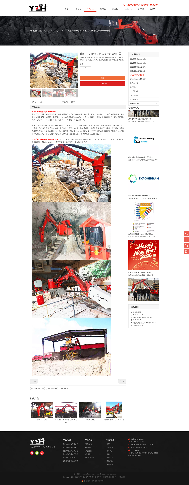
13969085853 (139, 445)
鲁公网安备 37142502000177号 (94, 481)
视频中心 (110, 457)
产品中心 (110, 447)
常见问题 (110, 461)
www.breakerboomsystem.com (106, 474)
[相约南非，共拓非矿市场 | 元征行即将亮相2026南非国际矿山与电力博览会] (143, 165)
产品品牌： (66, 102)
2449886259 (138, 450)
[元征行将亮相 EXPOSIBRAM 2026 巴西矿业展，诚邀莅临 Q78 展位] (143, 203)
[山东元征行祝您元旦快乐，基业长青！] (143, 280)
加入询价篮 (102, 83)
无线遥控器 (134, 91)
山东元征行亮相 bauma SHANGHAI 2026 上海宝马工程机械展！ (140, 244)
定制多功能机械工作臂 (138, 79)
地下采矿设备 (134, 103)
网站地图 (122, 477)
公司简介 (110, 451)
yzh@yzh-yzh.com (141, 447)
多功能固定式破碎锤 (137, 75)
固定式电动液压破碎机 (138, 59)
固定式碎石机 (90, 420)
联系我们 (110, 464)
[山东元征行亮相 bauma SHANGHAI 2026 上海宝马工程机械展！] (143, 242)
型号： (34, 102)
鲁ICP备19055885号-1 (110, 477)
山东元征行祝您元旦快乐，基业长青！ (140, 283)
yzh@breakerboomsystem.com (142, 317)
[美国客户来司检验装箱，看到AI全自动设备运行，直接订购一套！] (143, 127)
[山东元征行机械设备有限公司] (32, 453)
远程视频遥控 (134, 99)
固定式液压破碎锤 (37, 388)
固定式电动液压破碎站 (138, 67)
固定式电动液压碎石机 (138, 63)
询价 (102, 78)
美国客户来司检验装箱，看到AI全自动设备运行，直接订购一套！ (140, 129)
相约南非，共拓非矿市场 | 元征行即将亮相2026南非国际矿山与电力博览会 (140, 168)
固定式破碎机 (42, 420)
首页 (108, 444)
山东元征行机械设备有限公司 (85, 477)
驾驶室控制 (134, 95)
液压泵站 (133, 87)
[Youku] (42, 453)
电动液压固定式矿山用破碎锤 (66, 420)
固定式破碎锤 (52, 388)
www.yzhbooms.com (88, 474)
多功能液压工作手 (114, 420)
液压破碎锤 (64, 388)
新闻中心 (110, 454)
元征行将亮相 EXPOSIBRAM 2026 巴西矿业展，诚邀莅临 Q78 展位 (140, 206)
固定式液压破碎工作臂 (138, 71)
